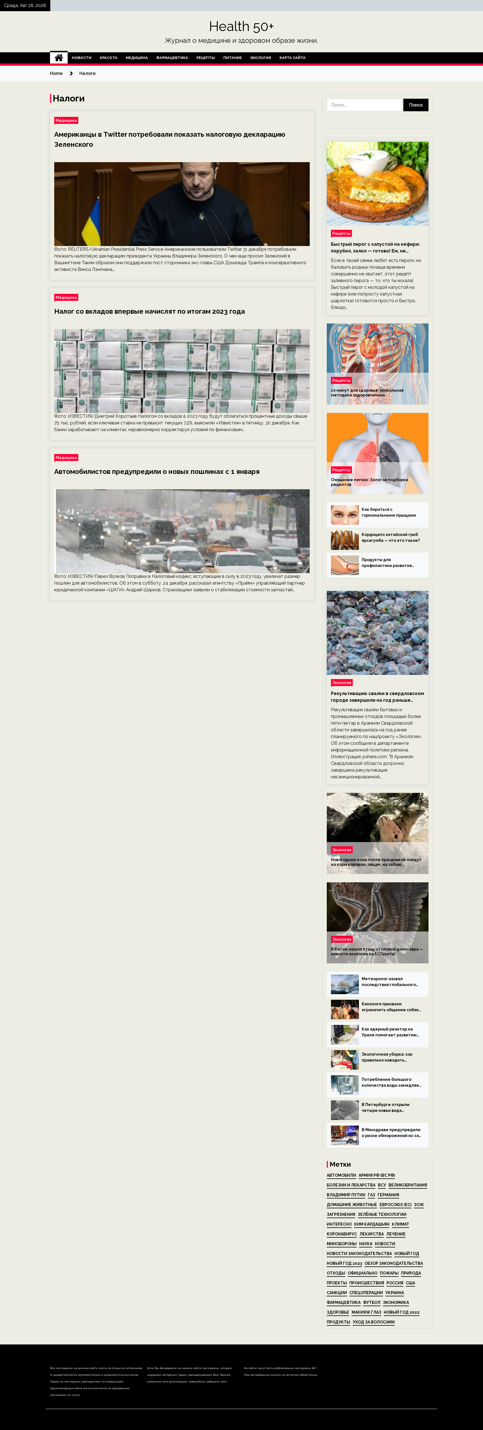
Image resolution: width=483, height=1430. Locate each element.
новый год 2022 (402, 1312)
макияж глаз (366, 1312)
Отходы (336, 1273)
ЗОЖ (419, 1204)
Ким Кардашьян (371, 1224)
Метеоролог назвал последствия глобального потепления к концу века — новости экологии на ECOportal (390, 982)
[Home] (59, 57)
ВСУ (382, 1185)
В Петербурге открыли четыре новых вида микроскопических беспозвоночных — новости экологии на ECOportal (390, 1108)
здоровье (338, 1312)
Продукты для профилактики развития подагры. (387, 563)
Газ (371, 1195)
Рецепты (205, 58)
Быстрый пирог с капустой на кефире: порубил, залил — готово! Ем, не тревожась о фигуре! (375, 248)
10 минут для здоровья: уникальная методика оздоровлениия (367, 392)
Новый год (406, 1253)
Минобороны (342, 1244)
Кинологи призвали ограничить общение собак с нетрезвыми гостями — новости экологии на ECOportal (390, 1007)
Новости (81, 58)
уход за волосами (374, 1322)
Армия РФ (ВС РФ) (377, 1175)
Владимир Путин (346, 1195)
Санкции (337, 1292)
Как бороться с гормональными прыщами (389, 512)
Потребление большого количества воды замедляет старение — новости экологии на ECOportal (392, 1082)
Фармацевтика (172, 58)
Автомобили (341, 1175)
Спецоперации (366, 1292)
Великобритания (408, 1185)
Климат (400, 1224)
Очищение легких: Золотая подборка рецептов (369, 482)
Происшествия (366, 1283)
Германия (388, 1195)
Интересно (339, 1224)
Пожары (389, 1273)
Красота (108, 58)
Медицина (137, 58)
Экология (260, 58)
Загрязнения (341, 1214)
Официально (362, 1273)
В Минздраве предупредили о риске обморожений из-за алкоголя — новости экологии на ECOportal (391, 1133)
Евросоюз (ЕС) (395, 1204)
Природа (411, 1273)
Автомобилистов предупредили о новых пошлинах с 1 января (157, 471)
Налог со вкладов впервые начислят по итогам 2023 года (149, 311)
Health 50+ (241, 26)
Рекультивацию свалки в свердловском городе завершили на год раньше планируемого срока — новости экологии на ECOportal (377, 697)
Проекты (337, 1283)
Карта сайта (293, 58)
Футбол (371, 1302)
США (410, 1283)
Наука (365, 1244)
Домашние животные (352, 1204)
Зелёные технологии (382, 1214)
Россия (395, 1283)
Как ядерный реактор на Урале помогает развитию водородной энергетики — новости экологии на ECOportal (389, 1032)
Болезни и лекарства (351, 1185)
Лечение (396, 1234)
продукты (338, 1322)
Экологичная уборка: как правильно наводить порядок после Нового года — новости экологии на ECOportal (390, 1057)
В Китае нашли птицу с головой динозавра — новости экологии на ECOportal (377, 951)
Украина (394, 1292)
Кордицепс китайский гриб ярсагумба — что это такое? (391, 537)
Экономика (396, 1302)
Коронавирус (342, 1234)
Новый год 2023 (344, 1263)
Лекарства (371, 1234)
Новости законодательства (359, 1253)
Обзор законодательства (393, 1263)
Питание (232, 58)
